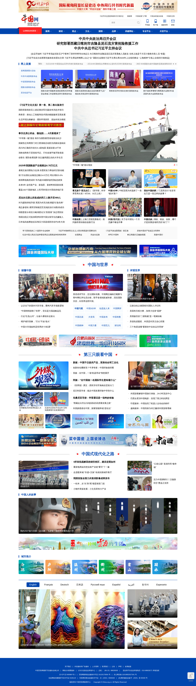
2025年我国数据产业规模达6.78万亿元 (38, 165)
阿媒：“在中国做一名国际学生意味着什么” (94, 380)
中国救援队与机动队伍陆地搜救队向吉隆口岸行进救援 (96, 165)
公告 (113, 666)
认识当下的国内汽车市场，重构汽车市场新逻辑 (42, 306)
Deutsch (64, 584)
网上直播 (26, 63)
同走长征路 (95, 235)
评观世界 (135, 270)
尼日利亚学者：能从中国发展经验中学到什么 (93, 391)
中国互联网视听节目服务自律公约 (47, 670)
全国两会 (78, 235)
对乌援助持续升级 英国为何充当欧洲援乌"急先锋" (41, 202)
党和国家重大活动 (28, 71)
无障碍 (191, 681)
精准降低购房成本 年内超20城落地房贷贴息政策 (40, 180)
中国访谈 (148, 219)
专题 (162, 54)
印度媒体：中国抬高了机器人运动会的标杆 (150, 403)
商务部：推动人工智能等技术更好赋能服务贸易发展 (42, 115)
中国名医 (76, 219)
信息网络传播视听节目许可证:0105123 (62, 678)
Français (48, 584)
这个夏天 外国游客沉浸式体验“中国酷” (146, 386)
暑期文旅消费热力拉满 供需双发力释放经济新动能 (41, 170)
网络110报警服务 (68, 670)
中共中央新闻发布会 (29, 76)
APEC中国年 (113, 235)
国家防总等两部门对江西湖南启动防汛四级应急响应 (42, 143)
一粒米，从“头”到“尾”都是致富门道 (89, 483)
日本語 (79, 584)
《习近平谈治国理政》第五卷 (117, 231)
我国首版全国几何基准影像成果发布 (91, 478)
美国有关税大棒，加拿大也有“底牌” (146, 311)
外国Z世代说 (114, 219)
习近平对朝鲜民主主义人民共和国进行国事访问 (77, 231)
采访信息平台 (26, 93)
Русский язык (98, 584)
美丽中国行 (158, 235)
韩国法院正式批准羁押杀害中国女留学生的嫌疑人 (41, 217)
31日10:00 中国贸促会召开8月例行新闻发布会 (64, 64)
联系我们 (105, 666)
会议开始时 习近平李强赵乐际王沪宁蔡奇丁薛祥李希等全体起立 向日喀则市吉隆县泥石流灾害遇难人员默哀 (80, 54)
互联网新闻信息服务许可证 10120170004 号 (94, 674)
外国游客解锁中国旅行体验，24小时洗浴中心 (151, 393)
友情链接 (128, 666)
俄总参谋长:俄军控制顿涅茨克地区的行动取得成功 (41, 207)
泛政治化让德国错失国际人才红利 (145, 306)
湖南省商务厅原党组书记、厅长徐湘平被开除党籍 (41, 153)
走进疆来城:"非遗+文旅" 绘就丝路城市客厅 (92, 472)
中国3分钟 (113, 190)
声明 (119, 666)
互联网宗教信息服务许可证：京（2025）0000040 (97, 678)
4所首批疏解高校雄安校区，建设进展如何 (94, 462)
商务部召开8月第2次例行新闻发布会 (123, 91)
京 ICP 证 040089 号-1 (67, 674)
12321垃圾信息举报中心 (86, 670)
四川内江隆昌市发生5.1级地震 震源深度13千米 (40, 148)
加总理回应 (58, 212)
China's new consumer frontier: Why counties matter (150, 645)
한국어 (145, 584)
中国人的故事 (28, 494)
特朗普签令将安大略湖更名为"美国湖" (36, 212)
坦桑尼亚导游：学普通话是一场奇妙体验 (93, 398)
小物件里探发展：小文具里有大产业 (89, 489)
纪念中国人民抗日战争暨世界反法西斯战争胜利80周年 (44, 235)
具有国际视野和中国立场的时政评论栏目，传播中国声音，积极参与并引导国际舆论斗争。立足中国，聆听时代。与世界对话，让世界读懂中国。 (97, 297)
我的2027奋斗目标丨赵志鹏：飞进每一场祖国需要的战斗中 (47, 531)
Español (116, 584)
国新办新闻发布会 (28, 87)
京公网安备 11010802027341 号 (125, 674)
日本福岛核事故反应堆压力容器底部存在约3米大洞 (42, 222)
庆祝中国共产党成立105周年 (148, 231)
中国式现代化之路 (98, 453)
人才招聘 (95, 666)
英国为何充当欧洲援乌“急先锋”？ (143, 299)
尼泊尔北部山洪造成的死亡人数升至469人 (40, 197)
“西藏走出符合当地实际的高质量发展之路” (92, 403)
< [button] (173, 64)
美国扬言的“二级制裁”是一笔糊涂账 (146, 316)
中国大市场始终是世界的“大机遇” (36, 327)
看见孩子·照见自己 (80, 190)
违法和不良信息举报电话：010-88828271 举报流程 (141, 670)
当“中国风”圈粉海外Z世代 (31, 299)
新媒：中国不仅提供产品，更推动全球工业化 (95, 362)
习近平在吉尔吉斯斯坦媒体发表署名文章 (45, 58)
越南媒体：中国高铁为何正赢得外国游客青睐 (151, 408)
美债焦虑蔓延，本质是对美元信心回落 (147, 321)
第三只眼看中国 (98, 354)
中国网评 (117, 308)
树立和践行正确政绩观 (136, 235)
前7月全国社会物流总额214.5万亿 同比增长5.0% (41, 175)
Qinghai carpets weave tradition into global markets (46, 645)
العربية (131, 584)
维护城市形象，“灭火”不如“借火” (35, 321)
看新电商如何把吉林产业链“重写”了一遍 (91, 467)
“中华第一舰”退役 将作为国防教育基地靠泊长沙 (40, 138)
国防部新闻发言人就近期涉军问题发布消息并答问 (41, 110)
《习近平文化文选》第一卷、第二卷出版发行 (41, 105)
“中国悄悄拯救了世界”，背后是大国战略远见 (41, 311)
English (33, 584)
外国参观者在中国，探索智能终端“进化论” (92, 408)
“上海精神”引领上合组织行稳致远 (154, 58)
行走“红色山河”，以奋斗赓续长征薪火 (38, 316)
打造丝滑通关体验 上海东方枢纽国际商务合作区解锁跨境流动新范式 (43, 485)
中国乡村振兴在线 (156, 16)
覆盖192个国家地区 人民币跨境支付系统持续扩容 (41, 190)
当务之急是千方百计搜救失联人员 (144, 54)
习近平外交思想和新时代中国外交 (112, 16)
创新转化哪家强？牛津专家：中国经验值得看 (93, 368)
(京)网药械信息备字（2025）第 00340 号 (132, 678)
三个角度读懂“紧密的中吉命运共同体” (147, 327)
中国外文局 (171, 16)
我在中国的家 (150, 190)
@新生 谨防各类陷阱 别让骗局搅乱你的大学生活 (41, 157)
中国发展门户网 (141, 16)
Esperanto (161, 584)
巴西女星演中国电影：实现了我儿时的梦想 (150, 398)
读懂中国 (26, 270)
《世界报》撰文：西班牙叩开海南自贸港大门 (93, 385)
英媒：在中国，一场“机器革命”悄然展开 (91, 373)
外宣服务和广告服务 (82, 666)
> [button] (175, 64)
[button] (175, 132)
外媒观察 (24, 387)
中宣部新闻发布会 (28, 82)
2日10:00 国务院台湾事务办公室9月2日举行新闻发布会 (110, 64)
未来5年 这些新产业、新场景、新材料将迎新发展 (41, 185)
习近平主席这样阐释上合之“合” (78, 58)
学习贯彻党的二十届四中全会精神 (36, 231)
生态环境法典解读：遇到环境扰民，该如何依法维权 (42, 119)
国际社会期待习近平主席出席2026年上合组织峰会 (115, 58)
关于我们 (68, 666)
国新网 (129, 16)
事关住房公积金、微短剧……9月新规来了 (40, 133)
